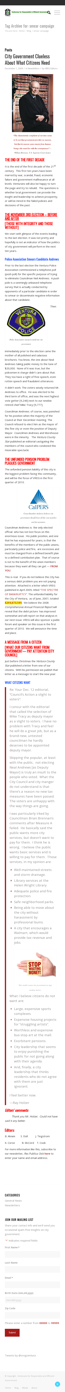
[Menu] (55, 12)
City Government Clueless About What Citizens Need (27, 59)
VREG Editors (51, 68)
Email (9, 1277)
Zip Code (10, 1308)
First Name (12, 1247)
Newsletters (33, 68)
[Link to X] (57, 1384)
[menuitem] (47, 12)
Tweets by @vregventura (20, 1355)
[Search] (47, 12)
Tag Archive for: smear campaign (29, 26)
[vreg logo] (27, 12)
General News (13, 1200)
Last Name (11, 1262)
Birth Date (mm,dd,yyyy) (19, 1293)
